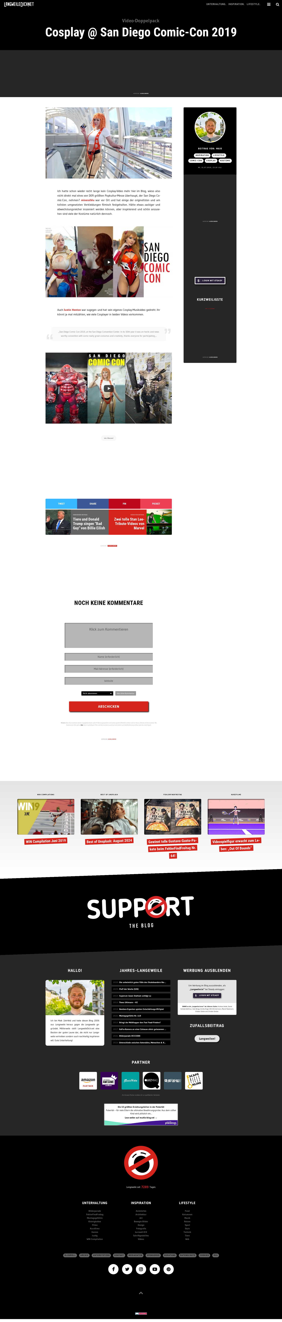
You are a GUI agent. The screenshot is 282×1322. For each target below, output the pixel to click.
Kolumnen (187, 1214)
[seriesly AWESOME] (109, 1080)
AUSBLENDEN (144, 93)
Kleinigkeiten (94, 1221)
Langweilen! (207, 1038)
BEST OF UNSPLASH (109, 795)
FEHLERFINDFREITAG (172, 795)
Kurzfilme (94, 1228)
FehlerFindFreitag (94, 1214)
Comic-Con (196, 161)
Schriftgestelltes (141, 1235)
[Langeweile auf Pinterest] (168, 1269)
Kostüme (225, 161)
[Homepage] (21, 4)
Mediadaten (135, 1255)
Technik (187, 1232)
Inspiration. (236, 4)
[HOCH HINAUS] (141, 1292)
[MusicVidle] (130, 1080)
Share (93, 503)
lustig (95, 1235)
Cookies (204, 1255)
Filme (95, 1225)
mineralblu (87, 200)
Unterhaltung (94, 1203)
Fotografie (141, 1228)
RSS (216, 1255)
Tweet (61, 503)
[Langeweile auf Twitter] (127, 1269)
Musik (187, 1218)
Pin (124, 503)
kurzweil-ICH (141, 1232)
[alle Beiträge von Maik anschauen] (210, 127)
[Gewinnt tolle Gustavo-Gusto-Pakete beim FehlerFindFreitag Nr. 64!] (173, 829)
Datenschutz (187, 1255)
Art (141, 1218)
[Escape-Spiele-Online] (194, 1080)
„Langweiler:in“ (197, 989)
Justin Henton (72, 310)
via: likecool (108, 438)
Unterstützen (101, 1255)
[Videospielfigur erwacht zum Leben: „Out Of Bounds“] (236, 826)
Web (187, 1239)
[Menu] (268, 4)
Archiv (84, 1255)
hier (82, 725)
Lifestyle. (253, 4)
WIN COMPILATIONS (45, 795)
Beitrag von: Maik (210, 149)
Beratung (170, 1255)
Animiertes (141, 1210)
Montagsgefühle (95, 1218)
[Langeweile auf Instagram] (141, 1269)
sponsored (153, 1255)
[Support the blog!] (141, 912)
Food (187, 1210)
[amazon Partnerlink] (88, 1080)
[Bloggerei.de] (141, 1313)
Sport (187, 1225)
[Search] (277, 4)
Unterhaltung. (216, 4)
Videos (141, 1239)
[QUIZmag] (151, 1080)
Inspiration (202, 155)
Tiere (187, 1235)
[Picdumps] (173, 1080)
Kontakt (119, 1255)
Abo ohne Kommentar (126, 693)
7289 (144, 1187)
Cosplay (211, 161)
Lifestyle (219, 155)
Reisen (187, 1221)
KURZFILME (236, 795)
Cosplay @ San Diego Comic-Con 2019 (141, 32)
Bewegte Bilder (141, 1221)
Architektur (141, 1214)
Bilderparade (95, 1210)
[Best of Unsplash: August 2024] (109, 822)
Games (95, 1232)
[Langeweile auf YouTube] (154, 1269)
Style (187, 1228)
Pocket (156, 503)
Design (141, 1225)
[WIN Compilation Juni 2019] (46, 822)
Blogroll (70, 1255)
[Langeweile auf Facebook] (113, 1269)
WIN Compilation (95, 1239)
